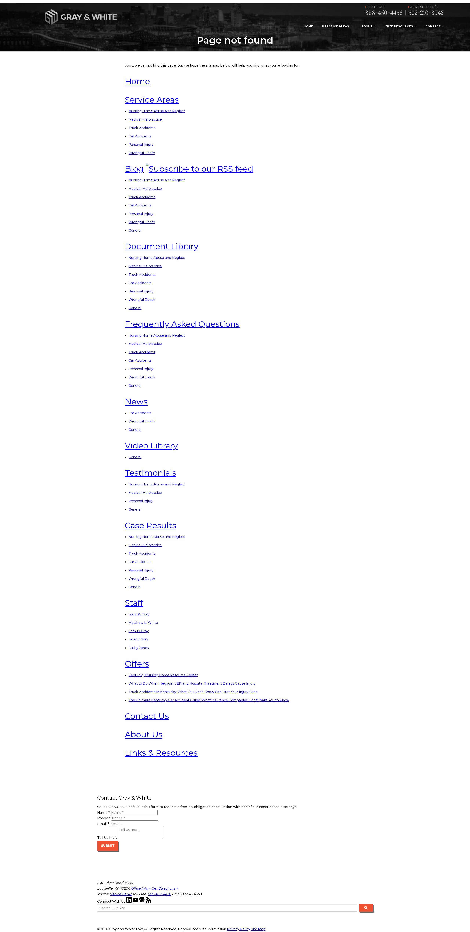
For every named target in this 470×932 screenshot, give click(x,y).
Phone (103, 818)
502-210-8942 (426, 13)
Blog (134, 169)
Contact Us (147, 716)
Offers (137, 664)
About (367, 26)
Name (103, 813)
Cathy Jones (139, 648)
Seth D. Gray (139, 631)
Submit (108, 846)
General (135, 231)
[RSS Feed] (148, 901)
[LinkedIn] (129, 901)
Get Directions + (165, 888)
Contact (433, 26)
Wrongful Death (142, 153)
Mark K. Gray (139, 614)
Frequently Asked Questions (182, 324)
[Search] (366, 908)
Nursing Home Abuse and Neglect (157, 111)
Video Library (151, 445)
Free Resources (399, 26)
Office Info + (141, 888)
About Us (143, 734)
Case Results (150, 525)
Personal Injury (141, 145)
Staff (134, 603)
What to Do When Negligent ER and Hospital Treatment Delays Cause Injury (192, 683)
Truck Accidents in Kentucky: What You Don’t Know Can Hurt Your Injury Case (193, 692)
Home (308, 26)
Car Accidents (140, 136)
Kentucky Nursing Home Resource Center (163, 675)
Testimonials (150, 473)
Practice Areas (335, 26)
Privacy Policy (238, 929)
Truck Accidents (142, 128)
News (136, 401)
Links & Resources (161, 753)
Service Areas (152, 100)
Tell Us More (107, 838)
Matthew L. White (143, 623)
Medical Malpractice (145, 119)
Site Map (258, 929)
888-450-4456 (384, 13)
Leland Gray (138, 639)
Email (103, 824)
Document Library (161, 246)
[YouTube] (136, 901)
